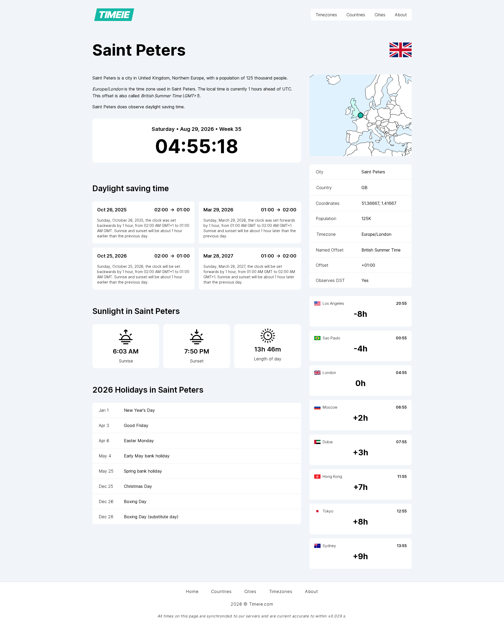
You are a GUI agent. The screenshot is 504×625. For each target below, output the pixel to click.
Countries (355, 14)
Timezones (326, 14)
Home (192, 591)
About (401, 14)
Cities (380, 14)
